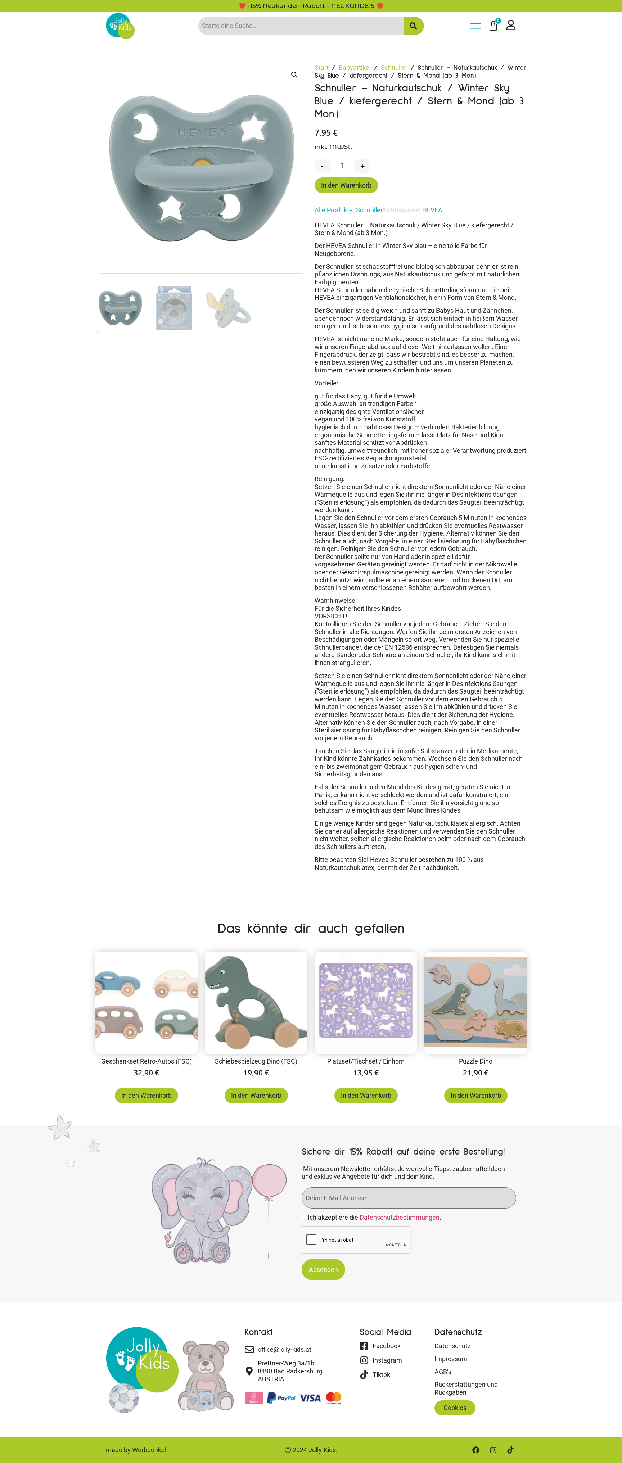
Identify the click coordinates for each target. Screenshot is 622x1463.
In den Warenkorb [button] (146, 1095)
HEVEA (432, 210)
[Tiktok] (510, 1450)
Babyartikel (355, 67)
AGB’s (442, 1372)
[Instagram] (493, 1450)
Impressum (450, 1359)
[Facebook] (476, 1450)
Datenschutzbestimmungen (400, 1218)
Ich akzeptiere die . (374, 1218)
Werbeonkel (149, 1450)
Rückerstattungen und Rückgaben (466, 1388)
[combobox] (301, 26)
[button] (294, 74)
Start (322, 67)
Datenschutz (452, 1346)
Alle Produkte (334, 210)
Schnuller (394, 67)
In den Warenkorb (346, 185)
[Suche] (414, 26)
